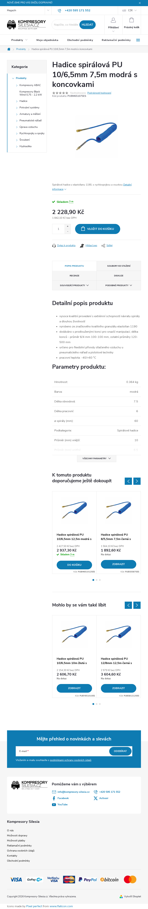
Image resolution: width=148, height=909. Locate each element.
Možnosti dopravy (17, 835)
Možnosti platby (16, 840)
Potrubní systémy (29, 107)
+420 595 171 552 (109, 792)
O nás (10, 830)
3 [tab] (100, 580)
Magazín (11, 10)
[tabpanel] (74, 532)
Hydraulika (25, 146)
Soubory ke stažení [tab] (118, 265)
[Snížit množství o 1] (68, 231)
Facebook (63, 798)
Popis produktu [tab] (74, 265)
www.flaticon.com (61, 906)
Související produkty (72, 285)
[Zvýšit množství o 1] (68, 226)
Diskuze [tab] (118, 275)
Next (137, 481)
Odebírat (120, 751)
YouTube (63, 804)
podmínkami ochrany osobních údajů (70, 760)
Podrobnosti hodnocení (99, 93)
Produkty (21, 78)
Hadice (23, 101)
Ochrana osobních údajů (20, 850)
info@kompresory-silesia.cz (74, 792)
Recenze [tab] (74, 275)
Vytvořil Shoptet (132, 896)
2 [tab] (96, 580)
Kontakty (12, 855)
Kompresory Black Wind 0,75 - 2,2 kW (30, 93)
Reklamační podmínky (19, 845)
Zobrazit (118, 564)
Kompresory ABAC (30, 85)
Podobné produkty (116, 285)
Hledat (87, 25)
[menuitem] (19, 40)
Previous (128, 481)
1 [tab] (93, 580)
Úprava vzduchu (28, 127)
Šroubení (24, 140)
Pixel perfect (34, 906)
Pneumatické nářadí (30, 120)
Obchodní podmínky (18, 860)
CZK (130, 10)
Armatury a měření (29, 114)
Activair (103, 798)
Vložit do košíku (100, 229)
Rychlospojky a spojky (31, 133)
